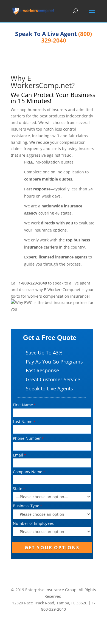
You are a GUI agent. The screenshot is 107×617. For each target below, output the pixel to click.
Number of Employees (33, 523)
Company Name (27, 471)
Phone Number (27, 438)
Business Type (26, 505)
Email (18, 455)
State (17, 488)
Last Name (22, 421)
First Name (23, 404)
